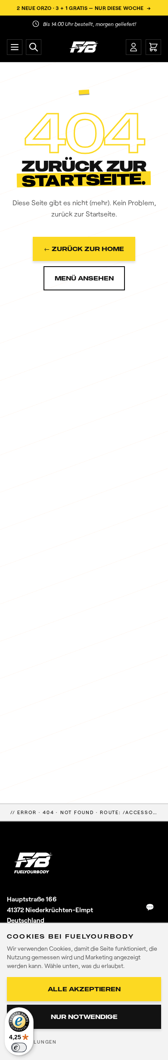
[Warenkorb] (153, 47)
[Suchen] (33, 47)
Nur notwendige (84, 1016)
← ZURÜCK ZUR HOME (84, 248)
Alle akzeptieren (84, 989)
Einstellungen (33, 1041)
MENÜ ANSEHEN (84, 278)
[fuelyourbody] (83, 47)
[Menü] (14, 47)
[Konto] (133, 47)
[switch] (19, 1047)
